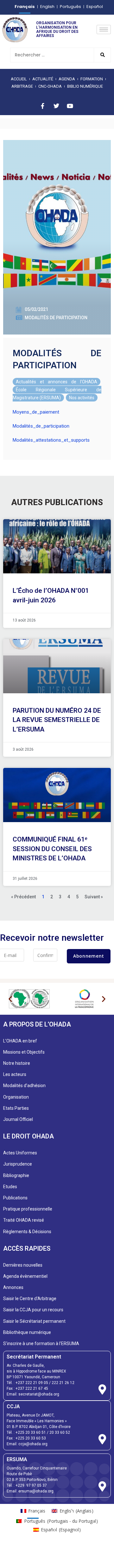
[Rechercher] (102, 55)
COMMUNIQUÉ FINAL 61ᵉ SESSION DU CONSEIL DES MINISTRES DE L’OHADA (52, 849)
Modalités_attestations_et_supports (51, 440)
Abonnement (88, 956)
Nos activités (81, 397)
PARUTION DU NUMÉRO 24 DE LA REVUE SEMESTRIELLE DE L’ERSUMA (57, 720)
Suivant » (94, 896)
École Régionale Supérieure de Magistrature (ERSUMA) (57, 393)
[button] (10, 999)
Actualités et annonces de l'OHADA (56, 381)
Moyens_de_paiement (36, 412)
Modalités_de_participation (41, 426)
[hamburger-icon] (104, 29)
